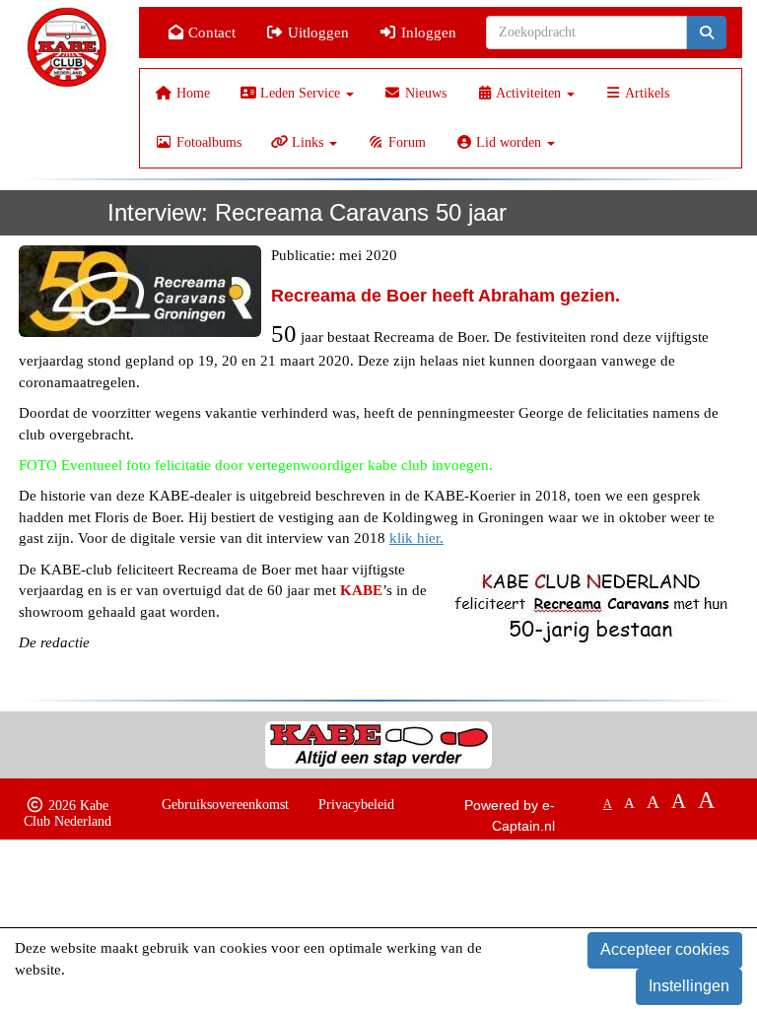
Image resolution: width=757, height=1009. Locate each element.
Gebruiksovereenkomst (225, 804)
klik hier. (416, 538)
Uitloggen (316, 32)
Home (191, 93)
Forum (405, 142)
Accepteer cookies (664, 949)
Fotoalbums (206, 142)
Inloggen (426, 32)
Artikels (645, 93)
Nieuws (424, 93)
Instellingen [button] (689, 985)
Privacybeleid (356, 804)
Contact (210, 32)
